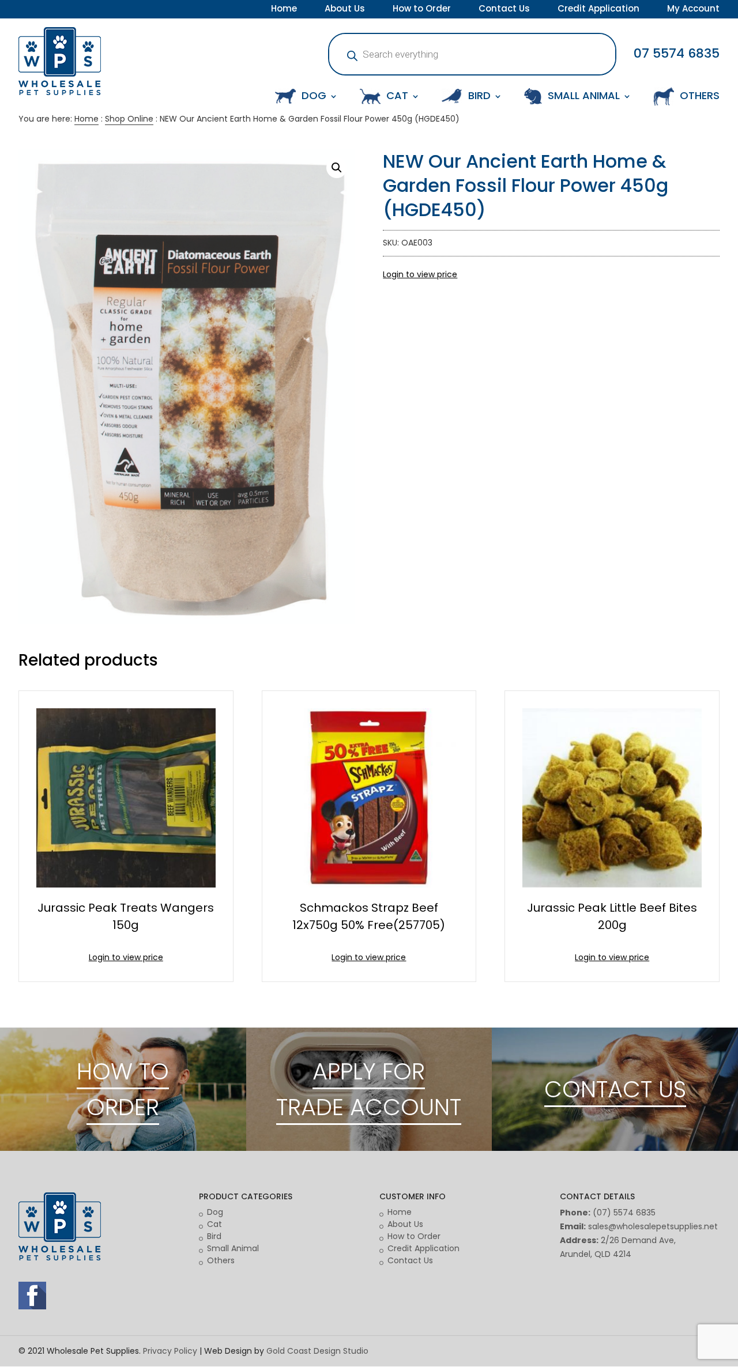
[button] (336, 167)
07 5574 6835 (677, 53)
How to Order (422, 9)
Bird (214, 1236)
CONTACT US (615, 1089)
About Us (345, 9)
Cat (214, 1224)
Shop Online (129, 118)
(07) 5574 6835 (624, 1212)
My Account (693, 9)
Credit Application (598, 9)
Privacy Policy (170, 1351)
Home (284, 9)
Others (221, 1260)
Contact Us (504, 9)
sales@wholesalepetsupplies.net (653, 1226)
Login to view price (420, 274)
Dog (215, 1212)
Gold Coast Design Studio (317, 1351)
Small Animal (233, 1248)
